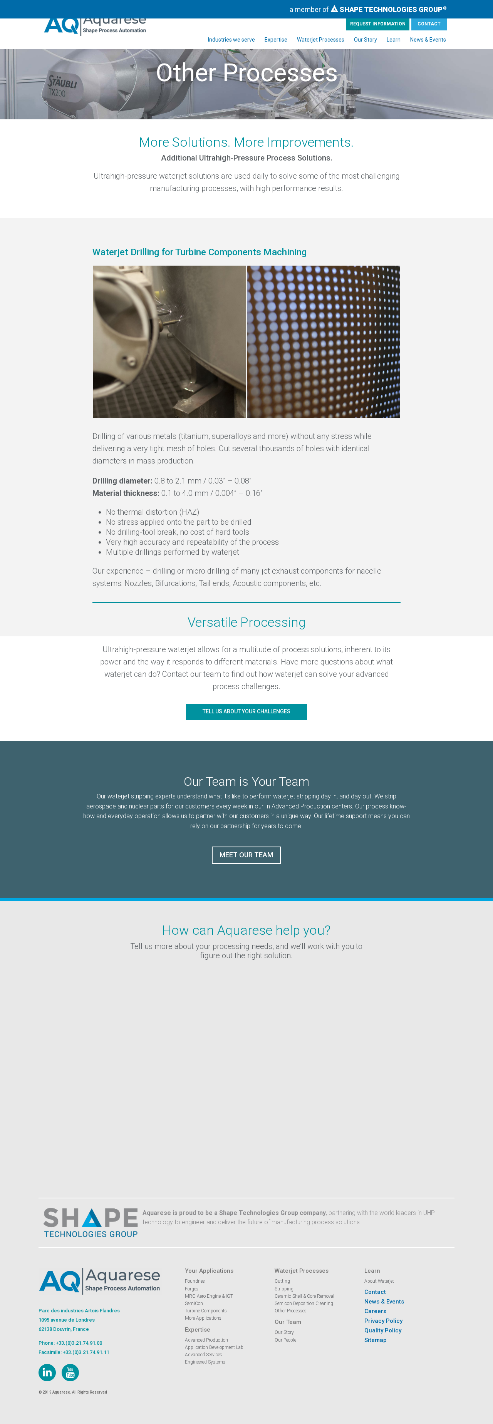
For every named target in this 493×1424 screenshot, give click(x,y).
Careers (375, 1311)
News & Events (428, 40)
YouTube (70, 1372)
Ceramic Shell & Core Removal (304, 1296)
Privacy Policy (383, 1320)
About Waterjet (379, 1281)
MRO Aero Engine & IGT (209, 1296)
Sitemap (375, 1340)
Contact (429, 24)
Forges (191, 1289)
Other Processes (291, 1311)
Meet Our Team (246, 855)
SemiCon (194, 1303)
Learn (394, 40)
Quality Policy (382, 1330)
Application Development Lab (214, 1347)
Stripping (284, 1289)
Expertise (276, 40)
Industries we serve (231, 40)
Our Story (365, 40)
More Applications (203, 1318)
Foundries (195, 1281)
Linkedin (47, 1372)
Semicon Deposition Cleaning (304, 1303)
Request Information (378, 24)
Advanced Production (206, 1340)
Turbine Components (206, 1311)
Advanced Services (203, 1354)
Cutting (282, 1281)
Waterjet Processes (320, 40)
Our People (285, 1340)
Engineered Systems (205, 1362)
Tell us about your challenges (246, 711)
